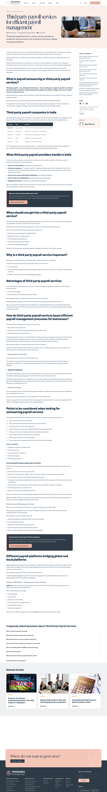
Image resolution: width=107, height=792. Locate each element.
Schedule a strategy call (17, 761)
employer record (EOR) (15, 510)
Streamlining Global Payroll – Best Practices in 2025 (84, 701)
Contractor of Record (11, 784)
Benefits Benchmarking (30, 788)
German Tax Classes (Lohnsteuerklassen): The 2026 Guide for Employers (21, 700)
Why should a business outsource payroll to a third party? (21, 639)
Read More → (12, 706)
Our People (42, 3)
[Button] (81, 3)
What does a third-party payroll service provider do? (20, 635)
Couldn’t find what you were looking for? (15, 660)
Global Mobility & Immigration (13, 781)
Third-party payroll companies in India (87, 61)
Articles (56, 782)
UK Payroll (45, 781)
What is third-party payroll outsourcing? (16, 631)
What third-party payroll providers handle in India (88, 65)
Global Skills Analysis (29, 784)
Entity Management (10, 790)
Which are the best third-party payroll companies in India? (21, 655)
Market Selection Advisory (30, 781)
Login (85, 3)
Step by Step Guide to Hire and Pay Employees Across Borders (53, 701)
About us (68, 781)
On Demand (58, 784)
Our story (68, 782)
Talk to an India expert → (18, 202)
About (57, 3)
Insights (50, 3)
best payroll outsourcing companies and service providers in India (37, 148)
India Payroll (46, 782)
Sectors (34, 3)
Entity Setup (9, 788)
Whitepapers (58, 781)
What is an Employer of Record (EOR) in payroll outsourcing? (22, 647)
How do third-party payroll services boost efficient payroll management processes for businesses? (88, 84)
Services (26, 3)
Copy (81, 113)
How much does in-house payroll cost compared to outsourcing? (23, 643)
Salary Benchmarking (29, 782)
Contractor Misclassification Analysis (33, 786)
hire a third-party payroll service (25, 221)
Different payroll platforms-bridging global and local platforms (88, 93)
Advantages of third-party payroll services (88, 78)
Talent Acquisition (10, 782)
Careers (67, 786)
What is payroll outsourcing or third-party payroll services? (88, 57)
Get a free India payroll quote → (20, 546)
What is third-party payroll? (13, 651)
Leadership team (69, 784)
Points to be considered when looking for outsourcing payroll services (89, 89)
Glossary (57, 786)
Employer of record (10, 786)
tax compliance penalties (33, 274)
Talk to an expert (95, 3)
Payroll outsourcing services (14, 565)
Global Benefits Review (30, 790)
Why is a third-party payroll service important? (88, 74)
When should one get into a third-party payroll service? (88, 70)
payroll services (23, 376)
